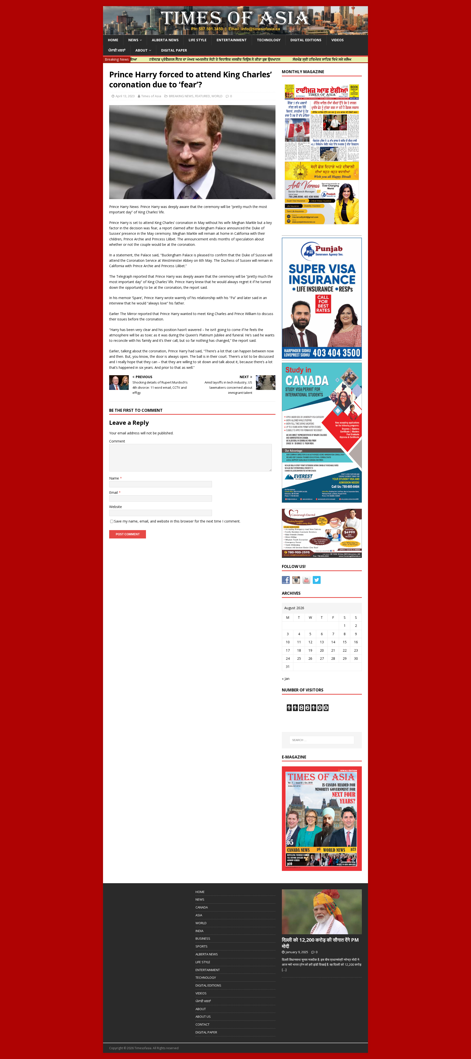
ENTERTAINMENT (232, 40)
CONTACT (202, 1024)
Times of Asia (151, 96)
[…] (284, 969)
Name (114, 478)
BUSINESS (203, 938)
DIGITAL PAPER (174, 50)
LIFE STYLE (198, 40)
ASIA (199, 915)
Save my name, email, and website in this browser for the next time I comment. (177, 521)
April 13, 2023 (125, 96)
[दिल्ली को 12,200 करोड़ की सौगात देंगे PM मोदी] (322, 931)
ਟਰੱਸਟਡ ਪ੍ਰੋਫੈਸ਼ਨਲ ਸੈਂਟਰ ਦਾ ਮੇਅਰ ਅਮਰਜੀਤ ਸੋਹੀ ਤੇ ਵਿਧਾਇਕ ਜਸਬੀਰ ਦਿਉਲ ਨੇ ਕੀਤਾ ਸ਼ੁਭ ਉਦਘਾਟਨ (186, 59)
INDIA (199, 931)
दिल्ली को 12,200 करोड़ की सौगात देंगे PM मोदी (320, 942)
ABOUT (141, 50)
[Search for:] (322, 740)
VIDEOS (337, 40)
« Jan (285, 678)
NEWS (133, 40)
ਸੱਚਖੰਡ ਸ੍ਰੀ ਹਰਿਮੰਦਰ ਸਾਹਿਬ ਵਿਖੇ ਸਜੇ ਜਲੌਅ (293, 59)
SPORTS (202, 946)
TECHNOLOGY (268, 40)
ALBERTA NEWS (165, 40)
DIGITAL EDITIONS (305, 40)
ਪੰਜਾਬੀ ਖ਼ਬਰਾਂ (116, 50)
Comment (117, 441)
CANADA (202, 907)
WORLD (216, 96)
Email (114, 492)
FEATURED (202, 96)
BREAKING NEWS (181, 96)
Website (115, 506)
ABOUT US (203, 1016)
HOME (113, 40)
